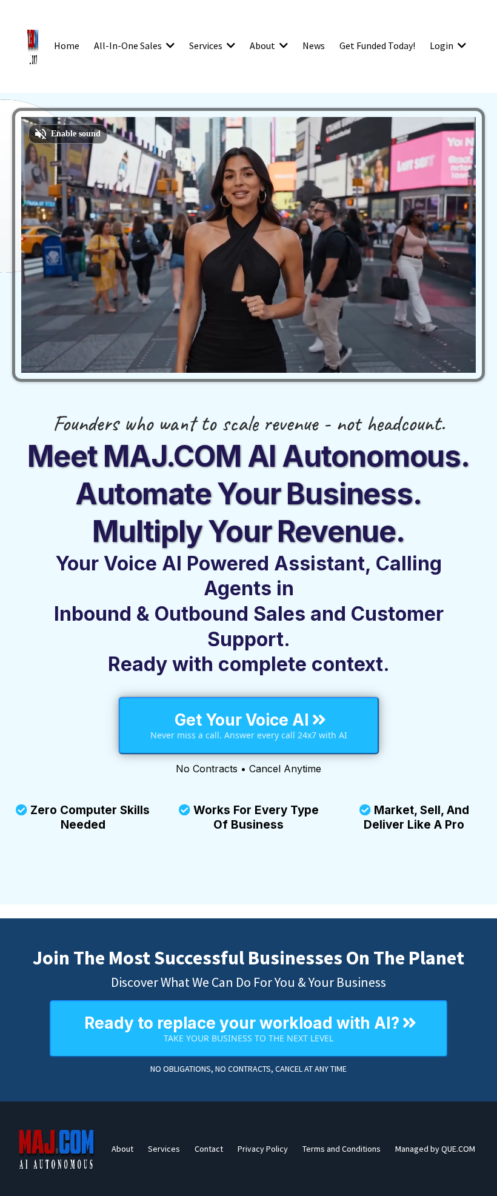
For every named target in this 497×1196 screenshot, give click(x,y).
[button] (169, 45)
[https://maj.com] (57, 1148)
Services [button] (206, 45)
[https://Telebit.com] (32, 45)
